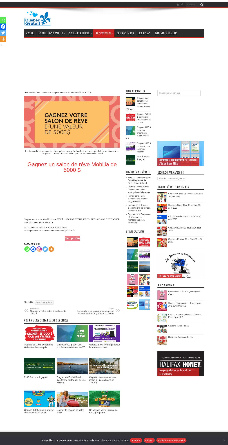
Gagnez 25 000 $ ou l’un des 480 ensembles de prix (38, 346)
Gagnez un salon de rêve (35, 219)
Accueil (30, 33)
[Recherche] (201, 4)
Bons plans (144, 33)
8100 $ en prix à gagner (36, 377)
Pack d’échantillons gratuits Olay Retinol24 (138, 199)
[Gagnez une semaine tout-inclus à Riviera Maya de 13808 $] (104, 374)
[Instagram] (39, 249)
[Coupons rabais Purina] (162, 333)
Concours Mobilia (44, 302)
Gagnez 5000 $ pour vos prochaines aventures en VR (71, 346)
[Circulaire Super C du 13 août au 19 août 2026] (162, 212)
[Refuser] (224, 440)
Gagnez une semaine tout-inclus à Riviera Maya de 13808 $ (102, 380)
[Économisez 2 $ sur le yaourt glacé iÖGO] (162, 299)
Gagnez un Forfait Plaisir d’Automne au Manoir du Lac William (71, 380)
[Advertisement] (114, 65)
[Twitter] (45, 249)
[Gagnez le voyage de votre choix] (72, 406)
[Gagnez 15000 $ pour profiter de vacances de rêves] (39, 406)
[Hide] (1, 45)
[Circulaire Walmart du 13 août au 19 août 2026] (162, 224)
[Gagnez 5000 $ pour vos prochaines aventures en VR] (72, 341)
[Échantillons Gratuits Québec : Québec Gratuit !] (37, 23)
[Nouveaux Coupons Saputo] (162, 344)
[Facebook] (33, 249)
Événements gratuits (166, 33)
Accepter (136, 440)
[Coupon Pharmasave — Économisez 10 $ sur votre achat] (162, 310)
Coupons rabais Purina (178, 326)
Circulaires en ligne (79, 33)
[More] (51, 249)
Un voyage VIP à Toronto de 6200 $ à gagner (103, 411)
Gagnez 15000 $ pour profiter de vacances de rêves (39, 411)
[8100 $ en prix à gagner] (39, 374)
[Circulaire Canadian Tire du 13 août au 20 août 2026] (162, 201)
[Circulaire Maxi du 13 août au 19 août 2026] (162, 246)
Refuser (149, 440)
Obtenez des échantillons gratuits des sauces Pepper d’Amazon (138, 103)
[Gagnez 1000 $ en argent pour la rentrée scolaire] (104, 341)
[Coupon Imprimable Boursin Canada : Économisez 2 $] (162, 322)
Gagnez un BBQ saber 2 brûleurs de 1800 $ (48, 311)
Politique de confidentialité (171, 440)
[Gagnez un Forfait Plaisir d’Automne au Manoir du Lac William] (72, 374)
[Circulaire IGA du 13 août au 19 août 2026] (162, 235)
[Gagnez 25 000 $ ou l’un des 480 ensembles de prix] (39, 341)
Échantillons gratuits (50, 33)
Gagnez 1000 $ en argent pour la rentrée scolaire (104, 346)
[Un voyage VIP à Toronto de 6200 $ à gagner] (104, 406)
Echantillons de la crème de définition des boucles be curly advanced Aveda (95, 311)
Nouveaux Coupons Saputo (180, 337)
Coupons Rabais (125, 33)
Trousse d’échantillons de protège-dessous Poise (139, 208)
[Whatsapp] (27, 249)
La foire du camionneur (170, 276)
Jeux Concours (103, 33)
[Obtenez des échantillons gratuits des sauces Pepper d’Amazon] (130, 105)
